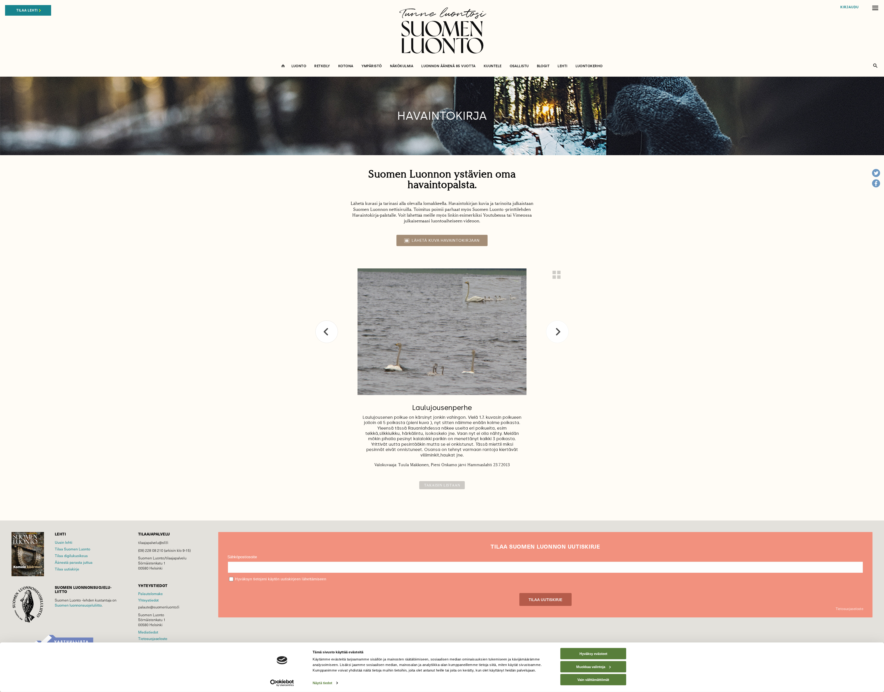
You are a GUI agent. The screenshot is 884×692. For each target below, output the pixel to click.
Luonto (298, 66)
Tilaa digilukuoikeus (71, 555)
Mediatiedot (148, 632)
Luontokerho (589, 66)
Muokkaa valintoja (590, 667)
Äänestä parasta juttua (74, 562)
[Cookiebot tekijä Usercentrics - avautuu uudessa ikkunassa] (282, 683)
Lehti (562, 66)
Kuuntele (493, 66)
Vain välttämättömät (593, 680)
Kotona (345, 66)
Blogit (543, 66)
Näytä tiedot (322, 683)
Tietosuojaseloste (152, 638)
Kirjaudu (849, 7)
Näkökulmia (401, 66)
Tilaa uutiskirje (67, 569)
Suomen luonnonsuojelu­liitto (78, 605)
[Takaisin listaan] (556, 275)
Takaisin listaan (442, 485)
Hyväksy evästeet (593, 654)
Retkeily (322, 66)
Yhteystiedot (148, 600)
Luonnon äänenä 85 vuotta (448, 66)
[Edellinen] (326, 331)
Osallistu (519, 66)
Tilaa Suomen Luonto (72, 549)
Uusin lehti (63, 542)
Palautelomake (150, 593)
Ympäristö (371, 66)
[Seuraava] (557, 331)
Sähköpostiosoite (242, 557)
